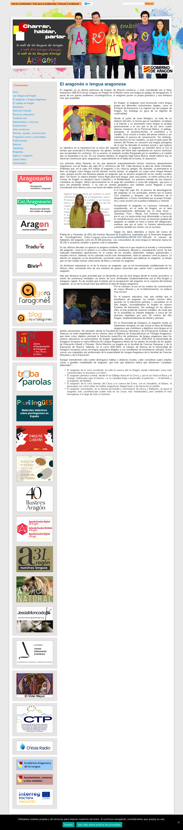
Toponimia (18, 148)
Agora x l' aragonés (23, 155)
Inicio (15, 92)
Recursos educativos (23, 114)
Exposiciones (20, 125)
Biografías (18, 152)
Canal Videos (19, 159)
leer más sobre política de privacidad (99, 824)
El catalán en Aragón (23, 103)
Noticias (17, 144)
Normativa (18, 107)
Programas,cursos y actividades (29, 137)
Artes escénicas (21, 129)
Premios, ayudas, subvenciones (29, 133)
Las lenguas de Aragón (24, 95)
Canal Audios (19, 163)
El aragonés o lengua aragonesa (29, 99)
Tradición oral (20, 118)
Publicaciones (20, 140)
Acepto (68, 824)
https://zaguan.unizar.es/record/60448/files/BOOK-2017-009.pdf (118, 237)
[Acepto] (178, 822)
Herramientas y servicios (25, 122)
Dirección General (22, 110)
